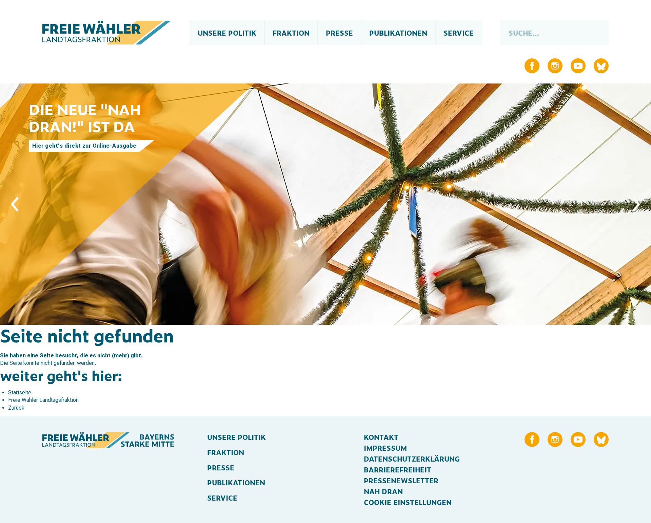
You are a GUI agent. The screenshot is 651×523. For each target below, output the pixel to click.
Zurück (16, 408)
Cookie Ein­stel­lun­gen (408, 502)
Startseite (19, 392)
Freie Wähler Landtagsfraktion (43, 400)
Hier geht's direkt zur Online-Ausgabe (84, 146)
